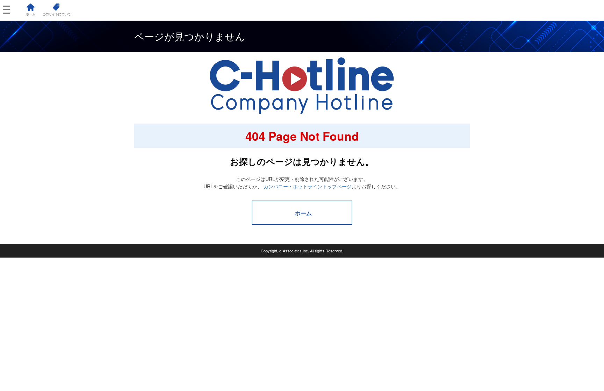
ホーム (303, 213)
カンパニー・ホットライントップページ (308, 186)
